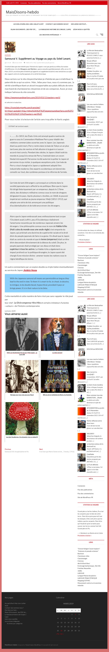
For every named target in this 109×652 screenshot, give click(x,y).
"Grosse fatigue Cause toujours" (89, 255)
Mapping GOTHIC (84, 287)
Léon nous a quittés (81, 29)
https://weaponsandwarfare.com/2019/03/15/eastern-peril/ (32, 97)
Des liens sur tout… (79, 24)
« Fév (57, 634)
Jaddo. (80, 277)
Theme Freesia (29, 645)
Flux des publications (34, 3)
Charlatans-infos (83, 263)
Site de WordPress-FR (64, 3)
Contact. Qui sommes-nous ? (57, 24)
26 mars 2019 (18, 62)
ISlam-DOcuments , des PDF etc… (24, 29)
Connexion (23, 3)
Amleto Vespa (30, 270)
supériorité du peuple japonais (45, 62)
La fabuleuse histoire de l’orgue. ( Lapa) (55, 29)
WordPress (37, 645)
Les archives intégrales (49, 35)
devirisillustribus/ (84, 270)
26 (61, 631)
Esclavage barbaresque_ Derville (89, 272)
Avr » (62, 634)
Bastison (81, 260)
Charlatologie (82, 265)
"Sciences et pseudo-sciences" (88, 258)
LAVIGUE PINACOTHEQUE (87, 285)
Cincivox (81, 268)
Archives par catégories (14, 623)
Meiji (34, 62)
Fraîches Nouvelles (84, 275)
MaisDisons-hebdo (22, 12)
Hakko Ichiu (29, 62)
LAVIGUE (81, 280)
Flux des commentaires (49, 3)
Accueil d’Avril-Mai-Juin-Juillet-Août (28, 24)
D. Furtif (8, 62)
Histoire (8, 55)
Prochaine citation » (84, 242)
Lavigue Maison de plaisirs (87, 282)
